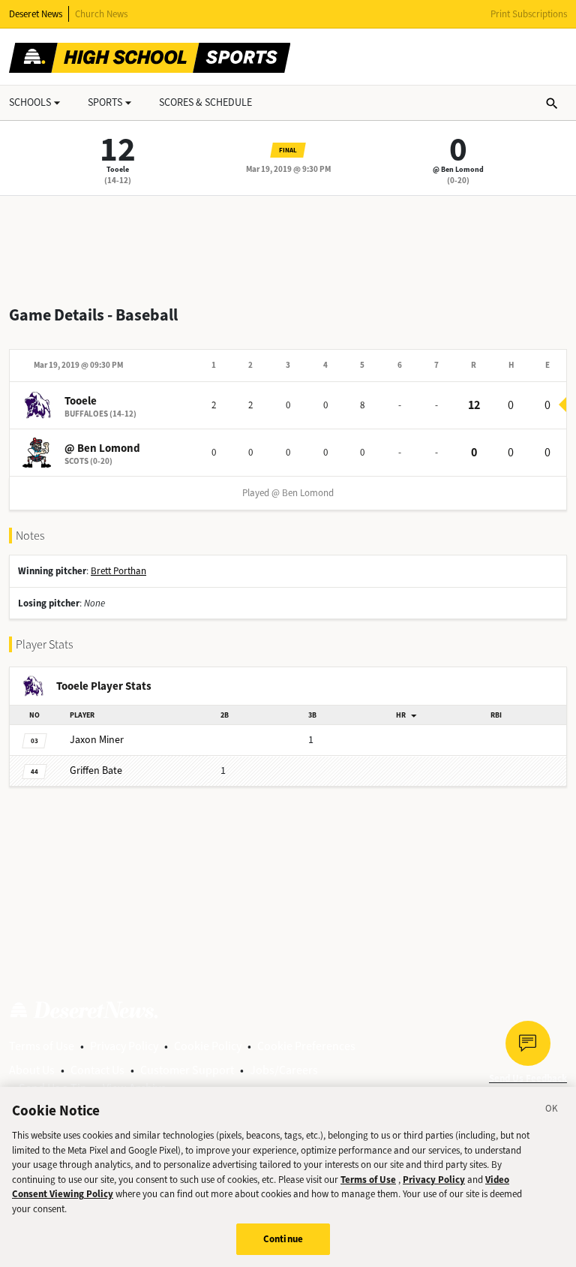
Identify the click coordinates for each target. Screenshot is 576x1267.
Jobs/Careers (284, 1070)
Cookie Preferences (306, 1046)
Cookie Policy (208, 1046)
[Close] (552, 1110)
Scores (205, 102)
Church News (101, 14)
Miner (97, 740)
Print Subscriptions (528, 14)
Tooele (117, 169)
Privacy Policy (124, 1046)
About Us (32, 1070)
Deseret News (35, 14)
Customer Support (187, 1070)
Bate (96, 770)
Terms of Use (41, 1046)
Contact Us (97, 1070)
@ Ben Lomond (458, 169)
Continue (283, 1238)
